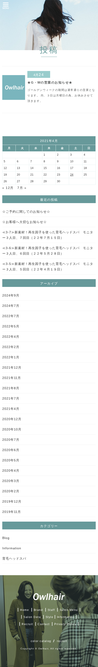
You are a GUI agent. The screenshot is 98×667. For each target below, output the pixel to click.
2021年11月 (11, 378)
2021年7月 (10, 398)
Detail (61, 87)
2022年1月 (10, 357)
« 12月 (8, 188)
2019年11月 (11, 512)
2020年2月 (10, 491)
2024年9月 (10, 295)
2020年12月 (11, 419)
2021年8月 (10, 388)
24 (71, 174)
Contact (44, 624)
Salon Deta (32, 617)
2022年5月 (10, 326)
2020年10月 (11, 429)
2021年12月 (11, 367)
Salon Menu (68, 610)
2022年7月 (10, 316)
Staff (51, 610)
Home (24, 610)
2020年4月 (10, 470)
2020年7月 (10, 439)
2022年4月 (10, 336)
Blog (6, 538)
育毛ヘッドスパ (14, 558)
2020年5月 (10, 460)
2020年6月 (10, 450)
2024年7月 (10, 306)
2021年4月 (10, 409)
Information (11, 548)
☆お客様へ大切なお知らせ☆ (24, 222)
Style (50, 617)
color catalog (41, 641)
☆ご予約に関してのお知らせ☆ (26, 211)
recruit (62, 641)
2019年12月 (11, 501)
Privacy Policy (65, 624)
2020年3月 (10, 481)
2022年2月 (10, 347)
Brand (38, 610)
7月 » (21, 188)
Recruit (27, 624)
